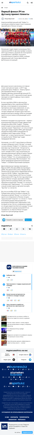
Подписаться (27, 432)
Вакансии (13, 420)
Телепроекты (24, 417)
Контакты (14, 417)
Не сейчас (17, 432)
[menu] (2, 3)
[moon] (28, 3)
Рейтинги (21, 420)
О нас (7, 417)
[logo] (15, 3)
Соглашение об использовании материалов (17, 412)
